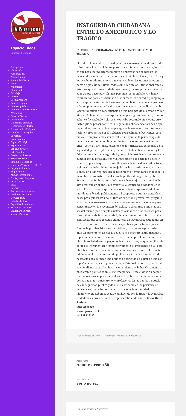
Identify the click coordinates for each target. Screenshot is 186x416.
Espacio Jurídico (19, 148)
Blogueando (17, 90)
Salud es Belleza (19, 201)
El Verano (16, 135)
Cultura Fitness (19, 116)
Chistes (14, 96)
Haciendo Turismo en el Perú (26, 165)
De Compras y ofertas (22, 125)
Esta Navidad (18, 152)
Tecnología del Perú (21, 207)
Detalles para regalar (22, 132)
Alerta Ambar (18, 76)
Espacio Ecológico (20, 142)
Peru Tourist (17, 181)
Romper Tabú (18, 197)
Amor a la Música (20, 80)
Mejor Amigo (17, 171)
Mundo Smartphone (21, 174)
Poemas (15, 187)
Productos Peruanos (21, 194)
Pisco (13, 184)
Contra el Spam (19, 103)
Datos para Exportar (21, 122)
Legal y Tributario (20, 168)
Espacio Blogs (23, 47)
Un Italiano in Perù (21, 210)
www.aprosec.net (88, 311)
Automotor (16, 86)
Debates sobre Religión (23, 129)
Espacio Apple (18, 138)
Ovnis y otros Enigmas (22, 178)
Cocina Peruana (19, 99)
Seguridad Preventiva (22, 204)
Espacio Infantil (19, 145)
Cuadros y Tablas (20, 106)
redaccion (109, 335)
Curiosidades (17, 119)
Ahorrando (16, 70)
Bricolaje (15, 93)
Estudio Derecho (19, 158)
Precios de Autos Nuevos (23, 191)
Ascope (14, 83)
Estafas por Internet (21, 155)
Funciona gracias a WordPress (92, 408)
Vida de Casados (19, 214)
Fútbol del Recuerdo (21, 161)
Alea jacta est (18, 73)
